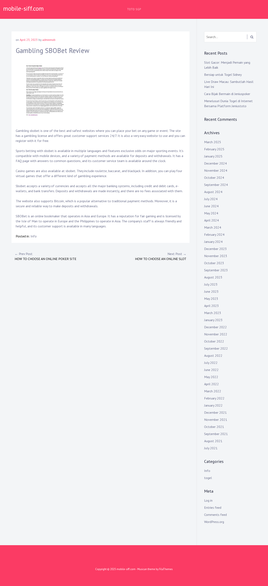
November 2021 (215, 419)
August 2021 (213, 441)
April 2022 (211, 384)
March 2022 (212, 391)
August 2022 (213, 355)
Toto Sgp (134, 9)
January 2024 (213, 242)
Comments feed (215, 515)
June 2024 (211, 206)
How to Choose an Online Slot (160, 256)
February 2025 (214, 149)
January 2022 (213, 405)
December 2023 (215, 249)
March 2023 (212, 313)
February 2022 (214, 398)
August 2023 (213, 277)
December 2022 (215, 327)
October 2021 (214, 427)
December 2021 (215, 412)
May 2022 (211, 377)
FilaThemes (166, 569)
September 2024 (216, 185)
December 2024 (215, 163)
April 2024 (211, 220)
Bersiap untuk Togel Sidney (223, 74)
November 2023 (215, 256)
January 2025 (213, 156)
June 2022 (211, 370)
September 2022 (216, 348)
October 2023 (214, 263)
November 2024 (215, 170)
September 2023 (216, 270)
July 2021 (211, 448)
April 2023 (211, 306)
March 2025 (212, 142)
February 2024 (214, 234)
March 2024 (212, 227)
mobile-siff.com (23, 8)
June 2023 (211, 291)
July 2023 (211, 284)
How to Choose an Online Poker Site (45, 256)
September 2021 (216, 434)
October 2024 (214, 177)
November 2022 (215, 334)
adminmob (48, 40)
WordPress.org (214, 522)
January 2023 (213, 320)
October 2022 (214, 341)
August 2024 (213, 192)
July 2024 (211, 199)
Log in (208, 500)
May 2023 (211, 298)
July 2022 (211, 363)
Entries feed (212, 507)
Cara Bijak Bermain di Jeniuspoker (227, 94)
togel (208, 478)
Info (34, 236)
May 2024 (211, 213)
